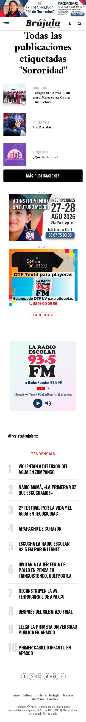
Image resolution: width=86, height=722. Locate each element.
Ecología (54, 695)
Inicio (15, 695)
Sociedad (68, 695)
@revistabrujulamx (23, 436)
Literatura (37, 699)
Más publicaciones (43, 176)
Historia (41, 695)
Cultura (27, 695)
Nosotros (52, 699)
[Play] (38, 403)
